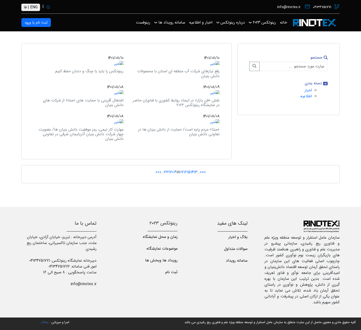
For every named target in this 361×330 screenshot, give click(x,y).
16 (185, 172)
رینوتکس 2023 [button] (264, 22)
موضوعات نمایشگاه (162, 248)
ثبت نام (171, 272)
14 (192, 172)
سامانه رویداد (237, 260)
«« (204, 172)
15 (189, 172)
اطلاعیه (306, 96)
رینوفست (143, 22)
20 (171, 172)
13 (195, 172)
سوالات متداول (236, 249)
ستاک (45, 322)
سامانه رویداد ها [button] (171, 22)
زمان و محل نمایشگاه (160, 237)
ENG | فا (31, 7)
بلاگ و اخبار (238, 237)
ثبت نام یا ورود (36, 22)
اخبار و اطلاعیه (200, 22)
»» (157, 172)
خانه (283, 22)
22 (165, 172)
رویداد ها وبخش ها (161, 260)
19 (175, 172)
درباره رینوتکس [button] (232, 22)
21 (168, 172)
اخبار (308, 90)
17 (181, 172)
